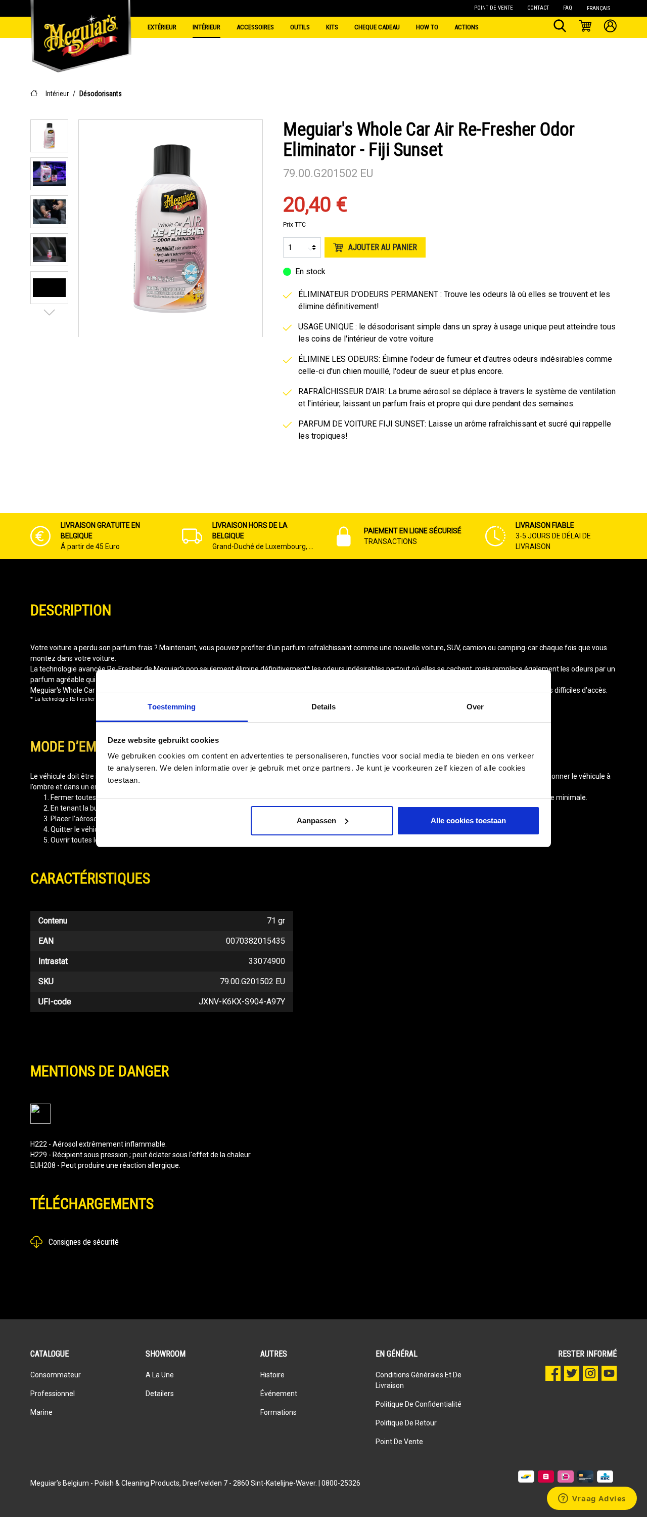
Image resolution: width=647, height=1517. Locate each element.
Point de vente (399, 1442)
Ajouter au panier (382, 247)
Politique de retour (406, 1423)
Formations (278, 1412)
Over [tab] (475, 706)
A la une (160, 1375)
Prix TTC (294, 224)
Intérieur (57, 94)
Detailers (160, 1393)
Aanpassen (316, 820)
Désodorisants (100, 94)
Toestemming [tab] (172, 706)
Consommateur (55, 1375)
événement (278, 1393)
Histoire (272, 1375)
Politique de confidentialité (418, 1404)
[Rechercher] (559, 27)
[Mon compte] (610, 27)
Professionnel (52, 1393)
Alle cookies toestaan (468, 820)
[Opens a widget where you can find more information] (591, 1499)
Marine (41, 1412)
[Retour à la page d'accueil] (80, 25)
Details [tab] (323, 706)
